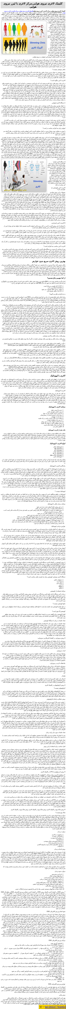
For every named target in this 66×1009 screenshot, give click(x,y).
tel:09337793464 (55, 1006)
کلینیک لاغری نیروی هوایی (26, 11)
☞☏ (52, 1006)
